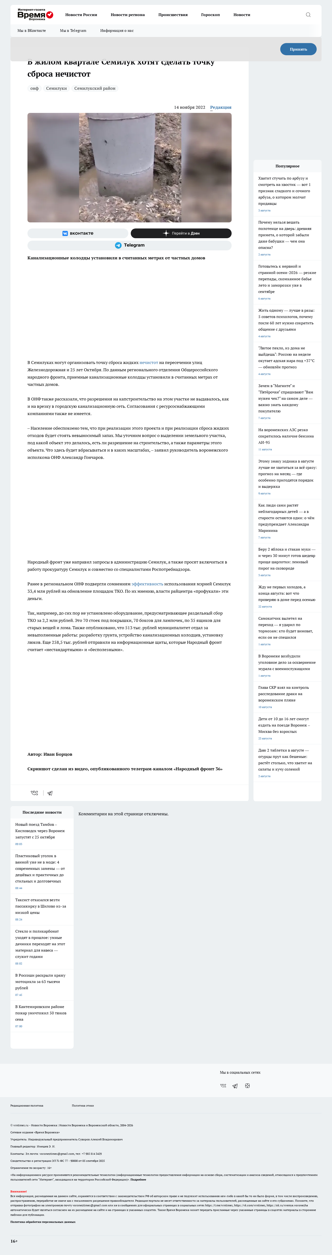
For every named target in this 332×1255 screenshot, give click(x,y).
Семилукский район (94, 88)
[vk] (35, 793)
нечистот (149, 362)
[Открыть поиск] (308, 14)
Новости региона (128, 14)
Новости (242, 14)
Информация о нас (117, 30)
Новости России (81, 14)
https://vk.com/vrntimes (249, 1205)
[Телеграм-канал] (129, 245)
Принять (298, 49)
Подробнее (138, 1179)
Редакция (221, 107)
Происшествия (173, 14)
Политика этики (83, 1105)
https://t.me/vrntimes (219, 1205)
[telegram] (51, 793)
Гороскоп (210, 14)
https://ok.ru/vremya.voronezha (287, 1205)
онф (34, 88)
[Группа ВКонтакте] (77, 233)
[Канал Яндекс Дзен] (181, 233)
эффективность (147, 584)
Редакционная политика (26, 1105)
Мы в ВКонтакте (31, 30)
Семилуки (56, 88)
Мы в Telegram (73, 30)
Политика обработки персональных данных (43, 1222)
